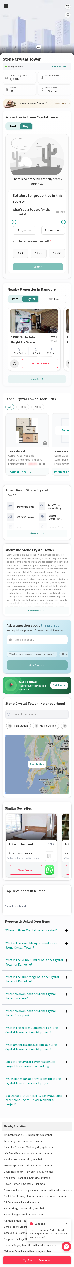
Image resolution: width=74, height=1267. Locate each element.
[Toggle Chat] (66, 1246)
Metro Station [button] (48, 725)
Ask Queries (37, 665)
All (9, 407)
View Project (26, 870)
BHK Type (54, 298)
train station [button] (20, 725)
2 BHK (37, 407)
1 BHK (22, 407)
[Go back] (6, 6)
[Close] (66, 1224)
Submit (37, 266)
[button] (28, 464)
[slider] (14, 222)
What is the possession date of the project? (32, 654)
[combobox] (40, 714)
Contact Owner (40, 363)
